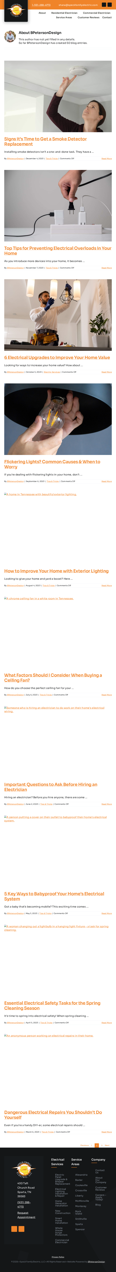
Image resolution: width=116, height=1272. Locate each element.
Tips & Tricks (52, 158)
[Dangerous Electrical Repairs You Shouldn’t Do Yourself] (58, 1070)
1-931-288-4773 (41, 5)
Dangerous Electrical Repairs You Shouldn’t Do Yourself (53, 1115)
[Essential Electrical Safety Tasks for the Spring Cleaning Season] (58, 960)
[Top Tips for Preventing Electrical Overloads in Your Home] (58, 205)
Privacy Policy (58, 1257)
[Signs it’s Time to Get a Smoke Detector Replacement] (58, 96)
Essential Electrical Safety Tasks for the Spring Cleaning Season (52, 1005)
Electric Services (52, 372)
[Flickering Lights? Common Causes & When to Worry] (58, 419)
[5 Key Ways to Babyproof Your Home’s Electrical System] (58, 851)
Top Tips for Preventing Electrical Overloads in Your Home (57, 251)
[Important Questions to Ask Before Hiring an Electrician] (58, 742)
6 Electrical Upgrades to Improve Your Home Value (57, 357)
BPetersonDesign (15, 158)
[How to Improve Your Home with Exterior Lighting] (58, 528)
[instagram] (110, 5)
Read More (107, 158)
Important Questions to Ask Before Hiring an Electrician (50, 787)
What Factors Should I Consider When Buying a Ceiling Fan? (53, 678)
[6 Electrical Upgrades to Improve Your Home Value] (58, 315)
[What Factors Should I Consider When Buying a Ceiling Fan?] (58, 632)
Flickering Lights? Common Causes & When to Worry (52, 464)
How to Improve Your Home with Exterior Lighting (56, 571)
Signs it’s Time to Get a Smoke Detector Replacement (45, 141)
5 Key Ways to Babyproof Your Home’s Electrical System (54, 896)
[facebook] (104, 5)
